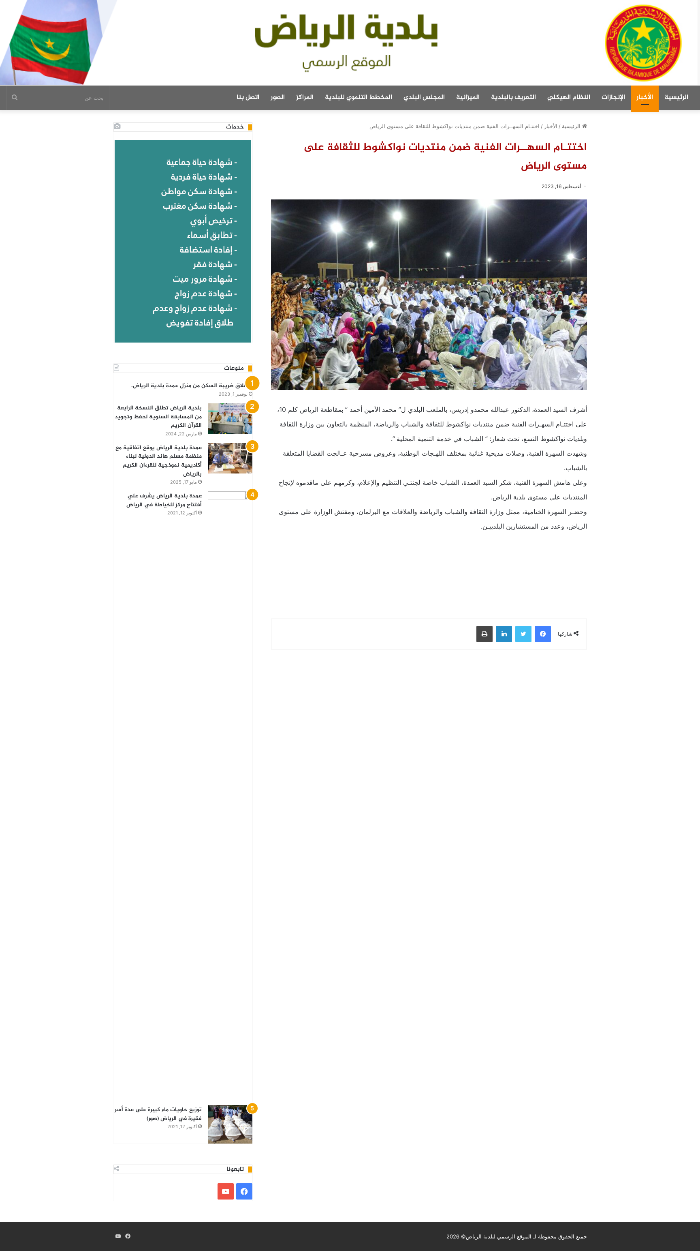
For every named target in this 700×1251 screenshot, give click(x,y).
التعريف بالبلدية (513, 97)
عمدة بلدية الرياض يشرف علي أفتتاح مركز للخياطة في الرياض (164, 500)
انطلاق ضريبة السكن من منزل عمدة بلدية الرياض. (191, 385)
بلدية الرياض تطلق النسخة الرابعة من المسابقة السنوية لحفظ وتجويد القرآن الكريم (158, 416)
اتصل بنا (248, 97)
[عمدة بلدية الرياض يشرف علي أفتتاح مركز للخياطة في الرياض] (230, 795)
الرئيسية (676, 97)
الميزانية (468, 97)
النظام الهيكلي (568, 97)
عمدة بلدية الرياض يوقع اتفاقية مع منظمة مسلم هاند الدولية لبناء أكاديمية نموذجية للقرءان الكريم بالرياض (158, 461)
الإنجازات (613, 97)
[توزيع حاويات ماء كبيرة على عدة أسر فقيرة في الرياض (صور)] (230, 1124)
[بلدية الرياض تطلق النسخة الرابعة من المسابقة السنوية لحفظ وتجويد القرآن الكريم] (230, 418)
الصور (278, 97)
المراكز (305, 97)
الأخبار (644, 97)
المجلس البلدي (424, 97)
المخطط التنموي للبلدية (358, 97)
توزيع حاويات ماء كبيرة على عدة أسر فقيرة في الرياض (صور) (158, 1114)
